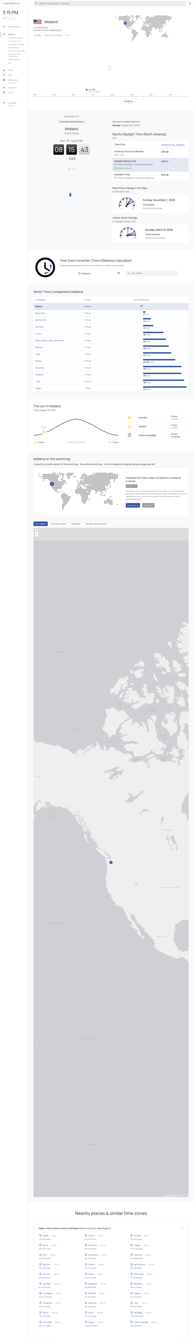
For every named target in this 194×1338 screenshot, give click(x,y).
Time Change (13, 47)
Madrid (57, 340)
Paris (51, 340)
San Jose (44, 1274)
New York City (40, 320)
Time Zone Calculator (16, 51)
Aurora (89, 1312)
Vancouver (91, 1245)
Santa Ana (91, 1303)
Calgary (135, 1245)
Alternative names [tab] (58, 524)
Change (12, 18)
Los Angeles (40, 300)
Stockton (44, 1264)
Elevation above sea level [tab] (96, 524)
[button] (15, 75)
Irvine (134, 1303)
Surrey (43, 1245)
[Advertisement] (100, 66)
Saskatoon (136, 1284)
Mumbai (38, 361)
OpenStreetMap (177, 1196)
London (38, 333)
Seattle (44, 1235)
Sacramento (91, 1255)
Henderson (91, 1284)
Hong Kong (39, 368)
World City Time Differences (14, 55)
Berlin (37, 340)
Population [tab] (76, 524)
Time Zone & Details (16, 44)
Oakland (90, 1264)
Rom (62, 340)
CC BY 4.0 (131, 486)
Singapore (39, 374)
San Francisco (137, 1264)
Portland (135, 1235)
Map (9, 63)
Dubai (37, 354)
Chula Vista (45, 1322)
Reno (43, 1255)
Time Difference (14, 41)
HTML (72, 168)
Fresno (89, 1274)
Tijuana (89, 1322)
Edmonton (136, 1255)
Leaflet (167, 1196)
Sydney (38, 388)
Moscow (38, 347)
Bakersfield (136, 1274)
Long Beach (45, 1303)
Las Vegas (45, 1284)
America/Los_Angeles (172, 144)
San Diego (136, 1312)
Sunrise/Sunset (14, 59)
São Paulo (39, 327)
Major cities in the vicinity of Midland (75, 1228)
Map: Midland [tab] (40, 524)
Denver (44, 1312)
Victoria (90, 1235)
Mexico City (40, 313)
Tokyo (37, 381)
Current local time (15, 38)
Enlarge (148, 505)
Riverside (90, 1293)
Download (133, 505)
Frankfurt (44, 340)
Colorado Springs (139, 1322)
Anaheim (135, 1293)
